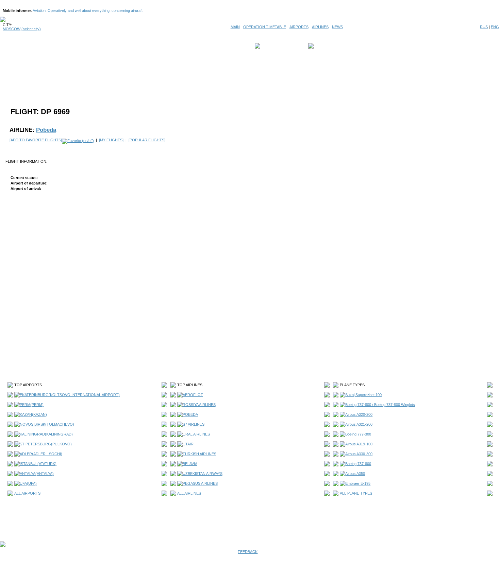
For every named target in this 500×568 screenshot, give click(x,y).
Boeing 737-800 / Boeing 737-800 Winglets (380, 405)
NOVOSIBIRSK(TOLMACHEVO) (47, 424)
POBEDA (190, 414)
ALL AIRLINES (189, 493)
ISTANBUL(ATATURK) (38, 464)
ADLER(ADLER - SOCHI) (41, 454)
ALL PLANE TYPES (356, 493)
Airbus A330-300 (358, 454)
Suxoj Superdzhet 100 (363, 395)
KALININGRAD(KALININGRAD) (46, 434)
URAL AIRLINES (196, 434)
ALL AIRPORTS (27, 493)
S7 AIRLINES (193, 424)
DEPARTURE (273, 46)
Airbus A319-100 (358, 444)
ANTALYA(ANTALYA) (37, 474)
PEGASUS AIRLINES (200, 483)
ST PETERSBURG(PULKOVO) (46, 444)
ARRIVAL (323, 46)
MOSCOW (11, 29)
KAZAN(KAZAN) (33, 414)
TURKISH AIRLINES (199, 454)
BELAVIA (190, 464)
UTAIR (188, 444)
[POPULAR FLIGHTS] (147, 140)
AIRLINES (320, 27)
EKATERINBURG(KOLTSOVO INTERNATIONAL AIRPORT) (70, 395)
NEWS (337, 27)
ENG (495, 27)
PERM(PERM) (32, 405)
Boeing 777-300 (358, 434)
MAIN (235, 27)
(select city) (31, 29)
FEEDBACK (247, 552)
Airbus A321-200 (358, 424)
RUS (484, 27)
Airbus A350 (355, 474)
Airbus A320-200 (358, 414)
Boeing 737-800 (358, 464)
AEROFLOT (193, 395)
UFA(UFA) (28, 483)
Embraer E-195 (357, 483)
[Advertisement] (250, 75)
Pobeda (46, 130)
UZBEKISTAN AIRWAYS (202, 474)
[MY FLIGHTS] (111, 140)
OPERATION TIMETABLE (264, 27)
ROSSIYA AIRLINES (199, 405)
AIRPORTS (299, 27)
